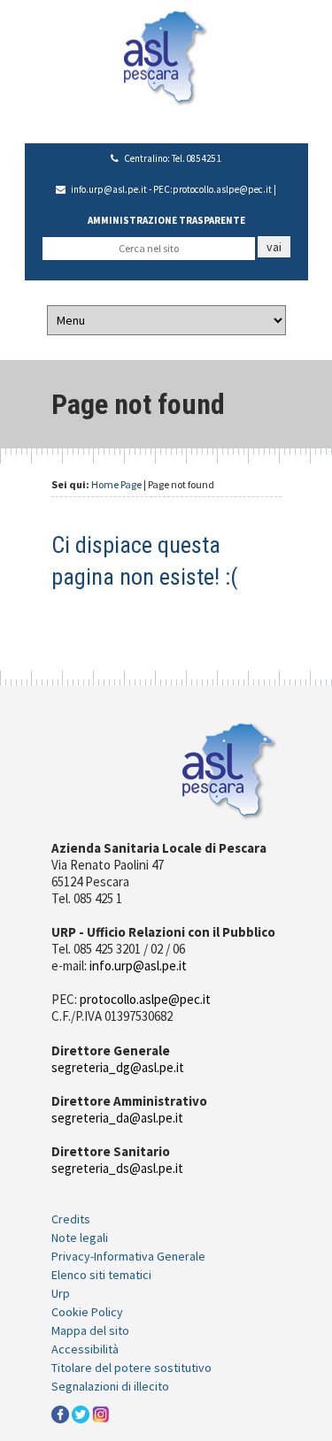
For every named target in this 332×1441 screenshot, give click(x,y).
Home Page (116, 484)
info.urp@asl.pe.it (109, 189)
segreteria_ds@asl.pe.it (117, 1168)
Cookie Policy (87, 1312)
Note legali (79, 1238)
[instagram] (101, 1414)
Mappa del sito (90, 1330)
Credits (70, 1219)
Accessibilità (85, 1349)
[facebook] (60, 1414)
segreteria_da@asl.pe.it (117, 1117)
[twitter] (80, 1414)
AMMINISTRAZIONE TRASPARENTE (166, 220)
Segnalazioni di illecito (110, 1386)
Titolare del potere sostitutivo (131, 1368)
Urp (60, 1293)
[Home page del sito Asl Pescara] (166, 57)
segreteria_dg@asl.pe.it (117, 1067)
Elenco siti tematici (101, 1275)
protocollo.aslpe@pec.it (222, 189)
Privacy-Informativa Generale (128, 1256)
